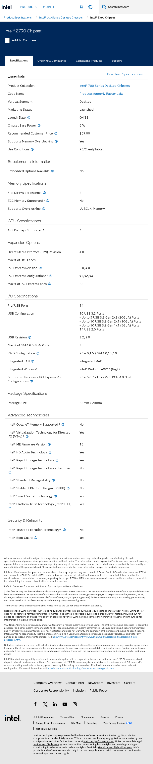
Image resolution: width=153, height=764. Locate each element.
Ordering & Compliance (51, 60)
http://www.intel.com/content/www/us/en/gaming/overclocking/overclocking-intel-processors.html (71, 638)
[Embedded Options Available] (52, 171)
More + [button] (48, 7)
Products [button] (28, 7)
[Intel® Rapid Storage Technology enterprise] (10, 472)
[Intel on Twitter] (45, 704)
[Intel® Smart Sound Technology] (55, 496)
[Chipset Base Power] (39, 125)
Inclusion (79, 691)
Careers (129, 683)
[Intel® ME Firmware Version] (49, 444)
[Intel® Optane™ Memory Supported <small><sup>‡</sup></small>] (63, 424)
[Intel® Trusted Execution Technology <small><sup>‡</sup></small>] (64, 529)
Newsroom (95, 683)
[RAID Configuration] (38, 353)
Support (117, 60)
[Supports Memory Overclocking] (56, 141)
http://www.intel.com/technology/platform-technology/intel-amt (81, 668)
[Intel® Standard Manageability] (53, 480)
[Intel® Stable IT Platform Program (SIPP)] (68, 488)
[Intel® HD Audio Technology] (50, 452)
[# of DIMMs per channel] (44, 192)
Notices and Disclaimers (46, 744)
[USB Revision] (29, 337)
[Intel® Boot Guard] (35, 537)
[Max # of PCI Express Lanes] (49, 284)
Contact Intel (75, 683)
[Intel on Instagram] (74, 704)
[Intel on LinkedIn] (55, 704)
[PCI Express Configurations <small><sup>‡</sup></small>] (51, 276)
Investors (113, 683)
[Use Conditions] (32, 149)
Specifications (19, 60)
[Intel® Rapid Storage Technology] (57, 460)
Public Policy (98, 691)
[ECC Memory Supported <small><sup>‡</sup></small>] (47, 200)
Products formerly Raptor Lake (101, 94)
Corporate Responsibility (51, 691)
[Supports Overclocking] (43, 208)
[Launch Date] (28, 117)
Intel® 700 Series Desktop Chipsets (104, 86)
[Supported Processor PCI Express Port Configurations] (31, 381)
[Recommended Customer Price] (56, 133)
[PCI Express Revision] (40, 268)
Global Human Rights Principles (115, 747)
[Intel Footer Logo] (13, 718)
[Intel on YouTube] (65, 704)
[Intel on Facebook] (35, 704)
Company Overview (47, 683)
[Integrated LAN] (32, 361)
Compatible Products (89, 60)
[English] (90, 7)
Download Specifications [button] (124, 74)
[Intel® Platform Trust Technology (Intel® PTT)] (10, 508)
